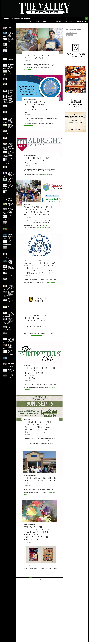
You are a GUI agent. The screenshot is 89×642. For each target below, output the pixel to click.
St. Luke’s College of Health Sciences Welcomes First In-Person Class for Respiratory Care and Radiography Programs (8, 256)
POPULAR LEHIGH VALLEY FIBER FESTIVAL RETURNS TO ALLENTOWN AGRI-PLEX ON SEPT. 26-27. (8, 281)
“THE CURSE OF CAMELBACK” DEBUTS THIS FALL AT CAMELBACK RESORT (8, 180)
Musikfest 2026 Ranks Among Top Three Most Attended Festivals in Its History (8, 376)
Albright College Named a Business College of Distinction (40, 160)
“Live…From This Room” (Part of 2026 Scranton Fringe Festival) (10, 92)
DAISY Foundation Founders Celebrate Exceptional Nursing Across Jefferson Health (8, 223)
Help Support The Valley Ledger (81, 21)
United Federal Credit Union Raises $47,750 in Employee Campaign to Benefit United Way (8, 168)
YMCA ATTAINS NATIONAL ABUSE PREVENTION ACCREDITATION (11, 262)
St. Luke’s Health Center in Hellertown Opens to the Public (40, 480)
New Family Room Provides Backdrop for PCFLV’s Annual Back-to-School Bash (8, 340)
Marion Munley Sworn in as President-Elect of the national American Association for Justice (8, 359)
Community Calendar (67, 21)
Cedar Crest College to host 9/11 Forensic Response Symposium (38, 318)
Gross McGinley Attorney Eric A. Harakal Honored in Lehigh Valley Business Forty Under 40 (8, 314)
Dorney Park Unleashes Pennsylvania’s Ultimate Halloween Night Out (8, 236)
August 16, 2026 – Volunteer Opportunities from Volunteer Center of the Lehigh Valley (8, 308)
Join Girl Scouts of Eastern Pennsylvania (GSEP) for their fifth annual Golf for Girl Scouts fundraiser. (8, 114)
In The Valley (30, 21)
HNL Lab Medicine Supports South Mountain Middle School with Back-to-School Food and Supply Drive (8, 365)
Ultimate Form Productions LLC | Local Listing (10, 199)
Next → (47, 579)
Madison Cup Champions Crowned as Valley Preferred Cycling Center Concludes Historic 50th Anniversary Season (8, 321)
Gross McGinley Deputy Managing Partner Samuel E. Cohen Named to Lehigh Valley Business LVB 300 (8, 120)
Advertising (58, 21)
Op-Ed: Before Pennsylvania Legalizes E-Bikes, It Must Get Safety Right (8, 174)
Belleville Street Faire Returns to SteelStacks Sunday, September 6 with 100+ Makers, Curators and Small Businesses (40, 427)
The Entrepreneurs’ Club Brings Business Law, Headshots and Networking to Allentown (39, 372)
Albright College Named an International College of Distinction (8, 217)
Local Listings (45, 21)
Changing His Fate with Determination (38, 56)
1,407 (41, 579)
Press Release (39, 52)
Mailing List (38, 21)
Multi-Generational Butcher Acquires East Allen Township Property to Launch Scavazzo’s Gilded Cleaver (8, 294)
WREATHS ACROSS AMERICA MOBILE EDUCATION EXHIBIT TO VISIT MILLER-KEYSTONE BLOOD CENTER (8, 211)
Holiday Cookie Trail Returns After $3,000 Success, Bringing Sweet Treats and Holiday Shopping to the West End (8, 132)
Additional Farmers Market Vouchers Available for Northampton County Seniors (8, 139)
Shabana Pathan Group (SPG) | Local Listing (11, 204)
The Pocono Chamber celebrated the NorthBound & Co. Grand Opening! (8, 248)
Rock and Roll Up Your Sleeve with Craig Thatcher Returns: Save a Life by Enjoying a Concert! (8, 186)
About (52, 21)
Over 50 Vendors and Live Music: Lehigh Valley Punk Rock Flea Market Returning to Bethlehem (8, 287)
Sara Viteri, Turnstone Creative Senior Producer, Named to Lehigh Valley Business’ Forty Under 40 (8, 273)
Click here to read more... (46, 174)
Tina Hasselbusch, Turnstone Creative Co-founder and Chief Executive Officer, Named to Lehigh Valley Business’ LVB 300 (8, 161)
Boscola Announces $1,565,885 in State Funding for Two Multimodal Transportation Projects (8, 242)
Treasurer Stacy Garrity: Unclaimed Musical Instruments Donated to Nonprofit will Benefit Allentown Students (8, 154)
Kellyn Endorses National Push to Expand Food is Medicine (10, 126)
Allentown (26, 52)
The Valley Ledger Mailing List (73, 29)
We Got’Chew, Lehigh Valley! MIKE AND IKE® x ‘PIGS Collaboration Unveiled (8, 230)
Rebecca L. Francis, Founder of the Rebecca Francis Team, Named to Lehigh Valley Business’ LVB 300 (8, 352)
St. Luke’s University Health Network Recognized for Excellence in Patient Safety (37, 107)
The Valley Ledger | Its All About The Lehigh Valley (16, 18)
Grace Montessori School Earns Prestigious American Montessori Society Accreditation (40, 211)
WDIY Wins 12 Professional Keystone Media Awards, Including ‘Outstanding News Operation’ (8, 334)
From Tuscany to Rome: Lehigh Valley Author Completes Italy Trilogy (8, 346)
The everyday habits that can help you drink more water (11, 371)
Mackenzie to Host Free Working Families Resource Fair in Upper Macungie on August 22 (8, 327)
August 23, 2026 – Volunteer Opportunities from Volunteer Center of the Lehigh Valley (8, 106)
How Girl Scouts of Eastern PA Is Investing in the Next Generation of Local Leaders (8, 267)
